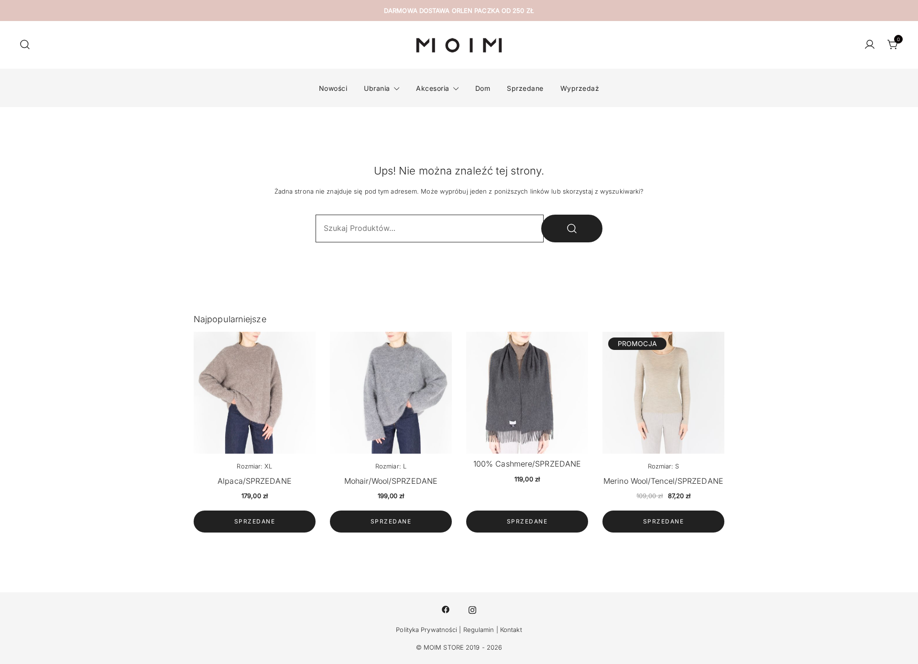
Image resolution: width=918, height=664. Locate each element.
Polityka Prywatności (426, 629)
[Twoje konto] (869, 45)
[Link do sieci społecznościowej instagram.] (472, 609)
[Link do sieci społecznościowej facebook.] (445, 609)
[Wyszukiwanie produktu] (25, 45)
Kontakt (511, 629)
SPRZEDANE (254, 521)
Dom (483, 88)
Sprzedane (525, 88)
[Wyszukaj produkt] (571, 228)
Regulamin (478, 629)
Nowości (333, 88)
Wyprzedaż (580, 88)
